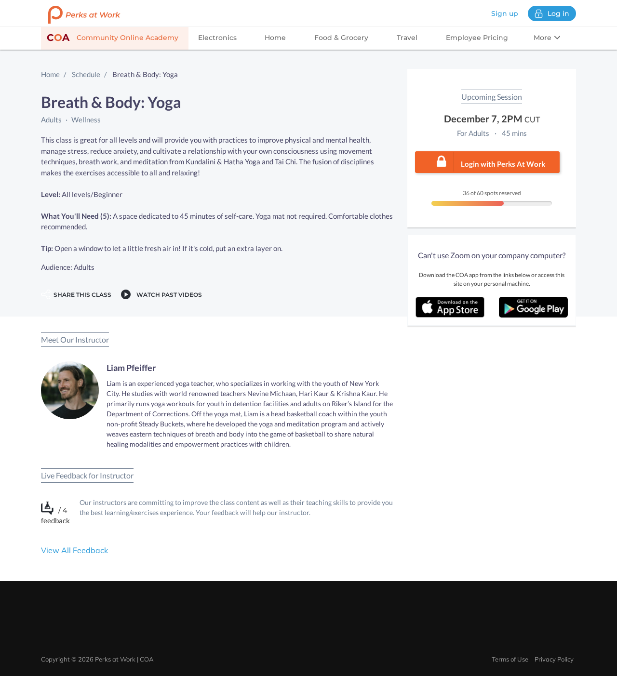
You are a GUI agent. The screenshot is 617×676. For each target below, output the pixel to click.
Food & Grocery (341, 37)
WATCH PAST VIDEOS (168, 294)
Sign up (504, 13)
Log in (558, 13)
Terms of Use (510, 659)
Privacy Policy (554, 659)
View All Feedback (74, 550)
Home (275, 37)
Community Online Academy (112, 37)
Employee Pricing (477, 37)
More (543, 37)
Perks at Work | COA (124, 659)
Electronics (217, 37)
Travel (407, 37)
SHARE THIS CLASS (81, 294)
